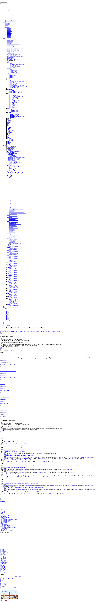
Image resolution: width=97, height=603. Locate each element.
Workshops (9, 43)
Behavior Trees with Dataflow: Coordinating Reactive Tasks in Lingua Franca (18, 455)
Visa (1, 581)
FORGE (10, 74)
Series (6, 308)
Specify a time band (14, 346)
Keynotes (6, 15)
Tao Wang (48, 469)
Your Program (7, 24)
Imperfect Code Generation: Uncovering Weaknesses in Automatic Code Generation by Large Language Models (23, 487)
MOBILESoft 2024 (3, 541)
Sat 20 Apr (9, 36)
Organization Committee (13, 203)
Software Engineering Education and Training (15, 48)
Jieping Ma (33, 489)
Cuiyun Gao (76, 489)
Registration (2, 579)
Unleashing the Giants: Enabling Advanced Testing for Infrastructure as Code (17, 447)
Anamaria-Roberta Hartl (7, 485)
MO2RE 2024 (3, 563)
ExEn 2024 (2, 553)
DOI (11, 450)
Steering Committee (12, 183)
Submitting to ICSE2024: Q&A (12, 59)
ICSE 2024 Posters (3, 333)
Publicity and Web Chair (13, 287)
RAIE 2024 (2, 566)
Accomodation (3, 582)
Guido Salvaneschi (38, 449)
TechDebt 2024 (3, 544)
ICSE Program (7, 23)
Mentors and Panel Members (14, 162)
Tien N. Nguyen (21, 472)
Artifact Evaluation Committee (14, 205)
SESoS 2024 (2, 571)
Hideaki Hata (18, 476)
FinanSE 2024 (3, 554)
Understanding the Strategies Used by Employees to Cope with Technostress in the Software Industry (21, 491)
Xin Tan (44, 489)
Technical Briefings (10, 57)
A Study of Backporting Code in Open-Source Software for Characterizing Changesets (18, 459)
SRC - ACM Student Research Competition (15, 56)
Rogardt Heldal (31, 453)
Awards (6, 25)
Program (4, 22)
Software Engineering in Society (13, 50)
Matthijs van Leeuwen (29, 445)
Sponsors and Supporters (9, 20)
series (6, 325)
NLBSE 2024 (2, 564)
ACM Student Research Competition (16, 173)
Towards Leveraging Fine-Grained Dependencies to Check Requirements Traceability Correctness (20, 483)
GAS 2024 (2, 556)
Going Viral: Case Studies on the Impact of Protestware (13, 473)
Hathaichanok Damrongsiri (67, 475)
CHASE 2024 (3, 536)
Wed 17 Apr (9, 33)
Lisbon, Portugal (13, 1)
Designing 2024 (3, 551)
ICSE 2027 (7, 311)
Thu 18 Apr (9, 34)
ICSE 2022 (7, 316)
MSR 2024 (2, 542)
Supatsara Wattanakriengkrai (42, 475)
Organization (5, 145)
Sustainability (7, 16)
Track (1, 332)
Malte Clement (20, 331)
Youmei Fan (5, 475)
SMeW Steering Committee (14, 168)
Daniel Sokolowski (6, 449)
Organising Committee (11, 147)
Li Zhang (91, 489)
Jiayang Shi (16, 445)
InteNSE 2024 (3, 560)
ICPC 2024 (2, 539)
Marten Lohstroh (41, 331)
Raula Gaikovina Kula (32, 476)
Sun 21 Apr (9, 37)
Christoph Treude (90, 475)
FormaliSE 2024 (3, 538)
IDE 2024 (2, 559)
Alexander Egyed (90, 485)
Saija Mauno (63, 493)
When (1, 349)
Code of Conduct (3, 577)
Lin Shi (65, 489)
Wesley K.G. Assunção (71, 485)
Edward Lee (47, 331)
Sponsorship (5, 19)
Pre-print (13, 450)
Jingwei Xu (5, 496)
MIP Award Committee (13, 235)
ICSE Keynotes (10, 40)
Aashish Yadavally (60, 472)
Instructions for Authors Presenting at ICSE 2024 (13, 17)
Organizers (11, 260)
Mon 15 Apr (9, 31)
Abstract (1, 352)
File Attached (5, 454)
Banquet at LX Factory (9, 14)
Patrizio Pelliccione (38, 453)
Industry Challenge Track (11, 46)
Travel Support (3, 580)
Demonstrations (10, 47)
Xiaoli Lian (5, 489)
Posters (8, 52)
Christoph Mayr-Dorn (28, 485)
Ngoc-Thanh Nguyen (7, 453)
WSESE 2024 (2, 572)
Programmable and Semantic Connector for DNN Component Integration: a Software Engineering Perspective (23, 494)
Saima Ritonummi (21, 493)
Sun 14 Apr (9, 30)
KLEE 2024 (2, 540)
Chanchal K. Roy (25, 461)
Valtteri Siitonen (6, 493)
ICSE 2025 (7, 313)
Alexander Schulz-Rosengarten (5, 331)
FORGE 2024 (3, 537)
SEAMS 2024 (3, 543)
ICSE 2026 (7, 312)
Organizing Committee (13, 167)
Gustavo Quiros (52, 331)
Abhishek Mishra (71, 480)
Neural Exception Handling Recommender (11, 478)
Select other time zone (25, 340)
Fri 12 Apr (9, 28)
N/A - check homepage (13, 246)
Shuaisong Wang (21, 489)
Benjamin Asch (35, 331)
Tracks (4, 38)
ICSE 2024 (2, 325)
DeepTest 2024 (3, 550)
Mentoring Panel (12, 169)
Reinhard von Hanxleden (27, 331)
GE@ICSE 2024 (3, 557)
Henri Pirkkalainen (50, 493)
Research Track (10, 41)
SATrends (11, 139)
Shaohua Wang (38, 472)
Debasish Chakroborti (7, 461)
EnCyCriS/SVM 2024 (4, 552)
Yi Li (4, 472)
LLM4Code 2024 (3, 562)
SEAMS (10, 109)
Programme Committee (13, 286)
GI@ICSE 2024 (3, 558)
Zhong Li (5, 445)
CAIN (10, 63)
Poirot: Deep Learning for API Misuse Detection (12, 470)
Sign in (4, 322)
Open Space (15, 350)
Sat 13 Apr (9, 29)
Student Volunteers (10, 58)
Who (1, 330)
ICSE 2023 (7, 315)
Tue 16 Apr (9, 32)
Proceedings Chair (12, 301)
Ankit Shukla (57, 331)
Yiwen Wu (5, 469)
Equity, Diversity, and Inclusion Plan (6, 578)
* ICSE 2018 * (7, 320)
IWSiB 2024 (2, 561)
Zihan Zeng (10, 496)
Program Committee (13, 156)
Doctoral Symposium (11, 51)
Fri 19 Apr (9, 35)
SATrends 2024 (3, 568)
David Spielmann (22, 449)
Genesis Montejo (88, 480)
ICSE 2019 (7, 319)
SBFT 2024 (2, 569)
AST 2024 (2, 534)
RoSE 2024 (2, 567)
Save (1, 347)
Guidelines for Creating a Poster (10, 18)
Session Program (3, 433)
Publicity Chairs (12, 302)
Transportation (7, 13)
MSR (10, 94)
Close (1, 348)
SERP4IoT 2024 (3, 570)
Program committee (12, 266)
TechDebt (11, 113)
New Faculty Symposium (11, 55)
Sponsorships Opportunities (10, 21)
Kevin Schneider (45, 461)
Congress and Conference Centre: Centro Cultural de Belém (11, 576)
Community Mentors (13, 170)
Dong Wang (25, 475)
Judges (10, 174)
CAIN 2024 (2, 535)
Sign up (4, 323)
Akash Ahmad (14, 331)
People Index (9, 178)
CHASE (10, 69)
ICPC (10, 80)
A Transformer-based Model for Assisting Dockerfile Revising (14, 467)
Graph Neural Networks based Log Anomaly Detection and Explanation (16, 443)
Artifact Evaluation (10, 45)
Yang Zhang (25, 469)
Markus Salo (36, 493)
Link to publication (6, 450)
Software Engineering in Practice (13, 49)
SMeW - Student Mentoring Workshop (14, 54)
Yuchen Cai (37, 480)
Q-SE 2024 (2, 565)
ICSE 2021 (7, 317)
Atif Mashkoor (51, 485)
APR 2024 (2, 549)
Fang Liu (54, 489)
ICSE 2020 (7, 318)
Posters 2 (20, 350)
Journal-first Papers (10, 53)
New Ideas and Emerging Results (13, 44)
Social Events (9, 42)
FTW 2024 (2, 555)
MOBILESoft (11, 90)
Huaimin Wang (69, 469)
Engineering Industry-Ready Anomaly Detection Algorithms (14, 451)
